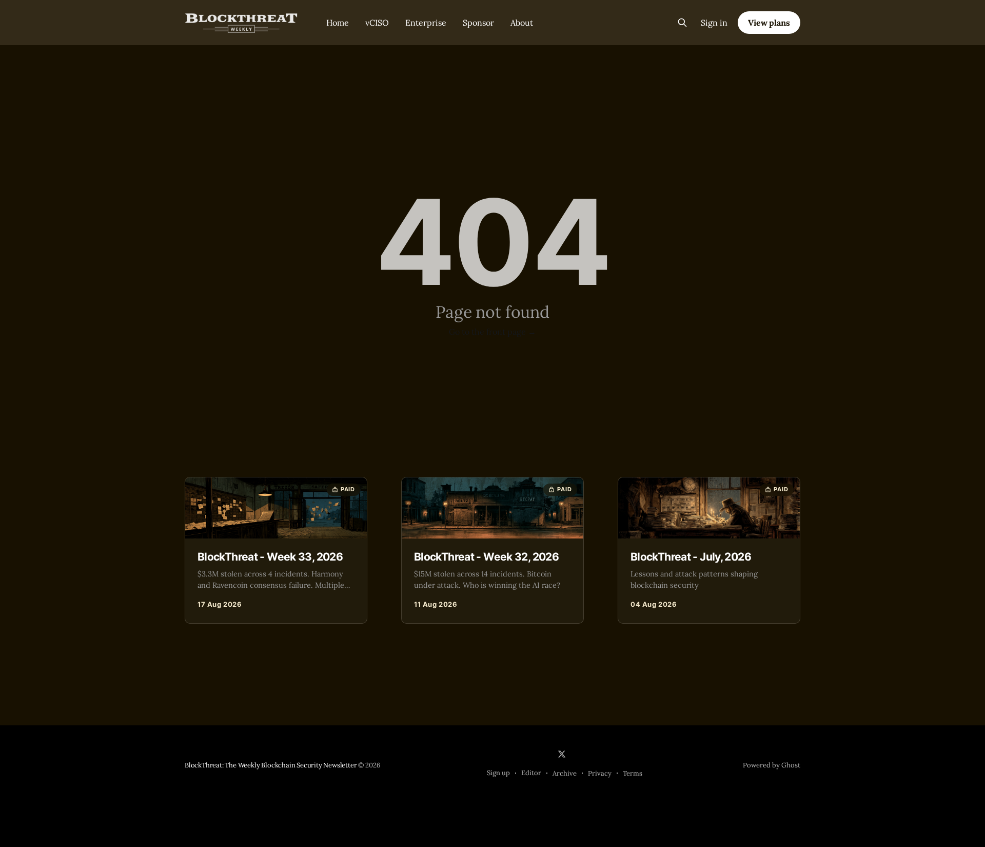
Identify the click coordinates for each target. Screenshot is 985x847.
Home (337, 22)
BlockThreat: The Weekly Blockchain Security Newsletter (271, 765)
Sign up (498, 772)
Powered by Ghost (771, 765)
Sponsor (478, 22)
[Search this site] (682, 22)
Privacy (600, 773)
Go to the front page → (492, 331)
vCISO (377, 22)
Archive (565, 773)
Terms (632, 773)
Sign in (714, 22)
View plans (769, 22)
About (521, 22)
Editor (531, 772)
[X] (562, 754)
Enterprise (425, 22)
